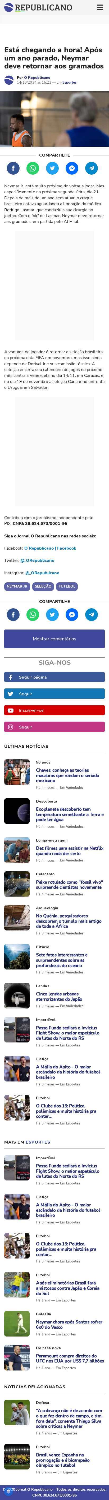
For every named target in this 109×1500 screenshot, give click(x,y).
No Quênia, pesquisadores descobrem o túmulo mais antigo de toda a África (68, 921)
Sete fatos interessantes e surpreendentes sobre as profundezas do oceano (61, 960)
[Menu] (100, 7)
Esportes (69, 82)
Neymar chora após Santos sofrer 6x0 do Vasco (69, 1325)
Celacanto (45, 874)
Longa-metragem (51, 840)
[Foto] (17, 772)
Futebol (43, 1098)
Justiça (42, 1059)
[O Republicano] (9, 80)
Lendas (42, 986)
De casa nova (48, 1348)
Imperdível (45, 1019)
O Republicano (37, 77)
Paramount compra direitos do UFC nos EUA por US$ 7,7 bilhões (70, 1359)
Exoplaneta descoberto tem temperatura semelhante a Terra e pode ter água (69, 814)
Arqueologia (47, 908)
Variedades (74, 787)
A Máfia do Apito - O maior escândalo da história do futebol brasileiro (68, 1072)
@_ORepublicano (37, 560)
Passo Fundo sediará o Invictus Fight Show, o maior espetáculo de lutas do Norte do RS (67, 1033)
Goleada (43, 1314)
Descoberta (46, 801)
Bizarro (42, 947)
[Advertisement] (54, 285)
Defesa (42, 1402)
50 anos (43, 762)
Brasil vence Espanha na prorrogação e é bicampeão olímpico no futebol (63, 1460)
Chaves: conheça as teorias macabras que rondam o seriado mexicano (67, 775)
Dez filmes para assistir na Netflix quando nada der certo (70, 851)
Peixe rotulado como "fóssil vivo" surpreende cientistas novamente (69, 885)
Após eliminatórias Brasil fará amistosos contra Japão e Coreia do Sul (67, 1288)
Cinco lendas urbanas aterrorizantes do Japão (59, 997)
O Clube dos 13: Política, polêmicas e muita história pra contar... (66, 1111)
